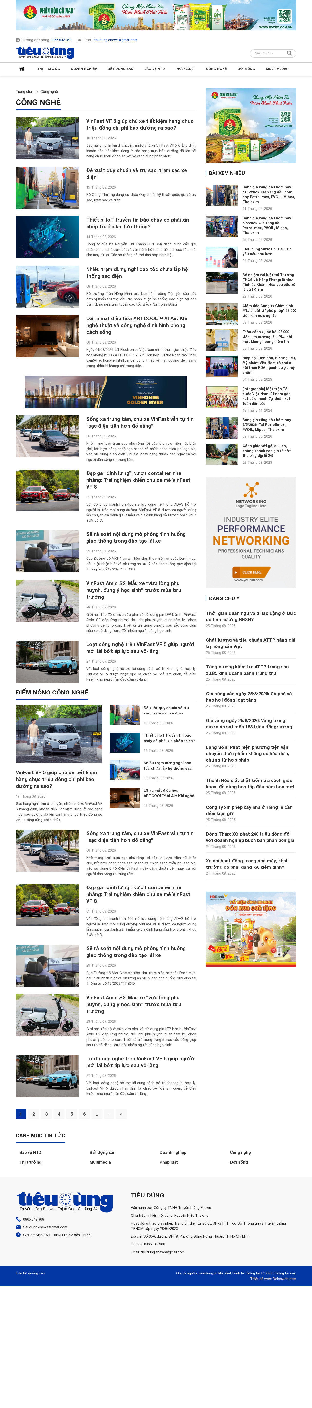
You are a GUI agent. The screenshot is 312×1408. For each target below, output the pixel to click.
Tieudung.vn (207, 1273)
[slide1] (156, 15)
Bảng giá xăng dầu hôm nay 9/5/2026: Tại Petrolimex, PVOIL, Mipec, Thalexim (267, 425)
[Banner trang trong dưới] (251, 930)
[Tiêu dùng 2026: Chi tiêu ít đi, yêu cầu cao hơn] (222, 257)
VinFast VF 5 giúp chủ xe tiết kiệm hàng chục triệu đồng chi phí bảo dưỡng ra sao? (56, 779)
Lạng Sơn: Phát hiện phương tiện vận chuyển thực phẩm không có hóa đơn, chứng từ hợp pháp (247, 753)
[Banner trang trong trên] (251, 127)
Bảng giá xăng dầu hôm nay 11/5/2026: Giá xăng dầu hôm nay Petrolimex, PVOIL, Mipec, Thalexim (269, 194)
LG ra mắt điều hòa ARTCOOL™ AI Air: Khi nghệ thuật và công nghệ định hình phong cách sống (136, 325)
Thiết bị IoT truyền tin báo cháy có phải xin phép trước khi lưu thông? (169, 740)
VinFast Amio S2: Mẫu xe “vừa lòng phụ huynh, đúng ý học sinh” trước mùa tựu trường (133, 590)
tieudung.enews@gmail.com (115, 40)
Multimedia (276, 69)
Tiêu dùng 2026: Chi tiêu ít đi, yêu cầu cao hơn (268, 251)
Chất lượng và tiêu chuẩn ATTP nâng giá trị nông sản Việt (250, 643)
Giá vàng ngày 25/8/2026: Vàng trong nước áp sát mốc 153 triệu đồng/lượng (249, 723)
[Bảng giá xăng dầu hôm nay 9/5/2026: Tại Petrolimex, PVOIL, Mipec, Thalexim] (222, 427)
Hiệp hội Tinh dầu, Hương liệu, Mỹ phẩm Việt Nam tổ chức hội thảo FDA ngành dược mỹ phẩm (269, 365)
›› (121, 1114)
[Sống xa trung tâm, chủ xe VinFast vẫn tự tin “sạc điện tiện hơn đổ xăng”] (47, 436)
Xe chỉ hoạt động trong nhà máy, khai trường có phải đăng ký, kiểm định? (246, 864)
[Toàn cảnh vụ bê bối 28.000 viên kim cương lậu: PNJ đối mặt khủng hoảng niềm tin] (222, 339)
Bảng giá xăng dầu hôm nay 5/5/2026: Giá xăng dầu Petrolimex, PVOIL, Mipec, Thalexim (267, 225)
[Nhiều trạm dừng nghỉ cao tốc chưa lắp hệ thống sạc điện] (47, 287)
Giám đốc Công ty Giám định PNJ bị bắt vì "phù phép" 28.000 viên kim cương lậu (269, 311)
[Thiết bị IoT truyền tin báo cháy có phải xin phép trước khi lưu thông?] (47, 237)
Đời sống (246, 69)
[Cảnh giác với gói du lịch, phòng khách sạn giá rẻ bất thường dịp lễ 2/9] (222, 454)
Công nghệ (216, 69)
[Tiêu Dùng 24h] (45, 53)
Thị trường (48, 69)
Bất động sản (120, 69)
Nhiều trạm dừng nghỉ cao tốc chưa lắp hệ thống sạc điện (168, 768)
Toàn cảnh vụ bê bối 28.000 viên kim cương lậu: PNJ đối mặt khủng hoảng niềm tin (267, 337)
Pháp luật (185, 69)
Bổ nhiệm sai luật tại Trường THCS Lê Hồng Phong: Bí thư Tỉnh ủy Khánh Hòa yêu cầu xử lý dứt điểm (269, 282)
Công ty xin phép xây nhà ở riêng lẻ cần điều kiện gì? (249, 810)
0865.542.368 (61, 40)
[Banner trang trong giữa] (251, 534)
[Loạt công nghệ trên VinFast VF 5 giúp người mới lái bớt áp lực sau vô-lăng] (47, 662)
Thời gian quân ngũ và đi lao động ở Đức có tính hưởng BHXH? (251, 616)
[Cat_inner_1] (106, 392)
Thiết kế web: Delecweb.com (273, 1279)
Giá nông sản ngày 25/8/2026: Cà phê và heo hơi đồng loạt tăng (249, 697)
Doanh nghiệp (84, 69)
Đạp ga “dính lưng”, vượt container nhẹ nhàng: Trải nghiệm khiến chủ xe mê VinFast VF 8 (138, 480)
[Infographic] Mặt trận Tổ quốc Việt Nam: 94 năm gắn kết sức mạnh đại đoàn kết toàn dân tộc (267, 396)
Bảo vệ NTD (154, 69)
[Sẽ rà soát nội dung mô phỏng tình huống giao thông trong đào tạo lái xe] (47, 551)
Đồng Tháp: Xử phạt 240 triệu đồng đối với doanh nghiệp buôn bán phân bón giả (250, 837)
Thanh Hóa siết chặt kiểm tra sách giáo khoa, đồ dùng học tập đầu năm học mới (250, 783)
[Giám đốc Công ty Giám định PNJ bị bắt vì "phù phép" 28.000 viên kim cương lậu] (222, 313)
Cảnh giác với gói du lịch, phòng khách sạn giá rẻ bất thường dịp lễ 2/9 (267, 451)
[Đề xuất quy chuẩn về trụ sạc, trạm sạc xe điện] (47, 188)
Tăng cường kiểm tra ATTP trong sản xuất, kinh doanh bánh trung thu (247, 670)
